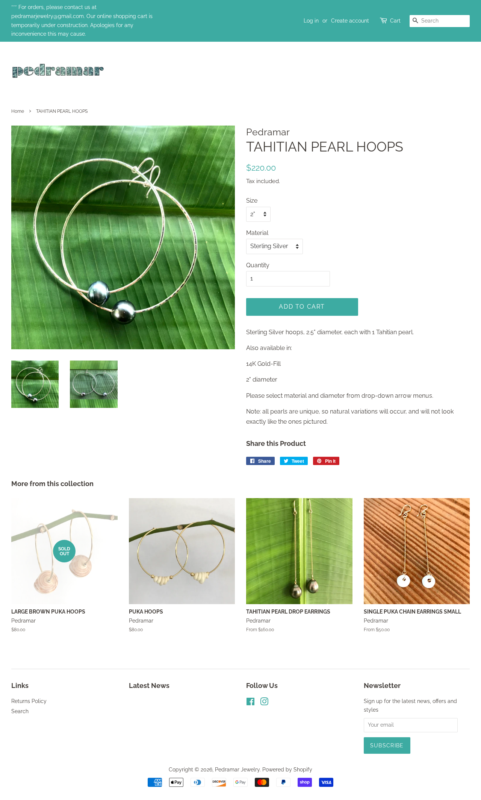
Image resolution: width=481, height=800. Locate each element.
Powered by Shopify (287, 770)
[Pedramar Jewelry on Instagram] (264, 703)
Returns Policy (29, 701)
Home (396, 72)
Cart (395, 21)
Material (257, 232)
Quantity (257, 265)
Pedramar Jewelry (237, 770)
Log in (311, 21)
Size (251, 200)
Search (20, 711)
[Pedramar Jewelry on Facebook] (250, 703)
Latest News (149, 685)
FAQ (463, 72)
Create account (350, 21)
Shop (431, 72)
